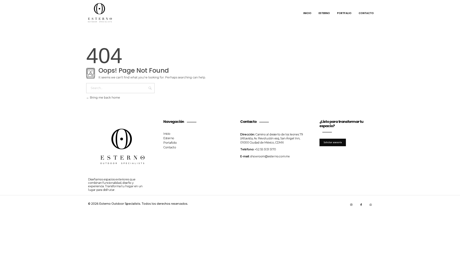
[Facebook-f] (361, 204)
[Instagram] (351, 204)
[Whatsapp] (370, 204)
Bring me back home (104, 97)
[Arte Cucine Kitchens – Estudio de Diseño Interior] (99, 13)
